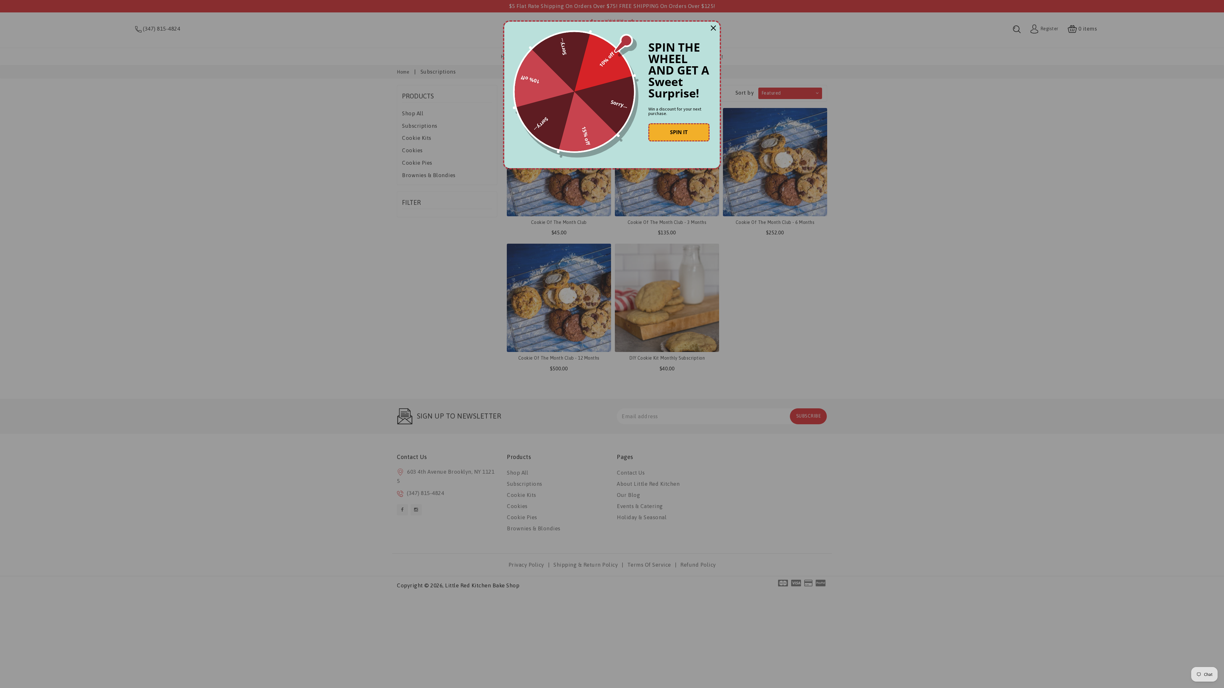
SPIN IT (679, 132)
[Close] (713, 28)
